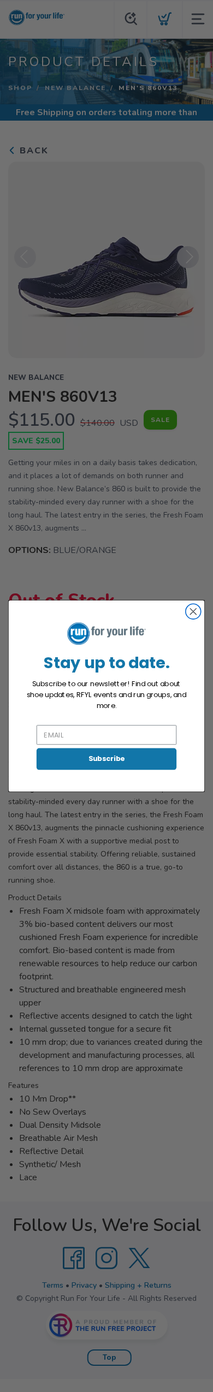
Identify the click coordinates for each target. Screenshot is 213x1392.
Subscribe (106, 759)
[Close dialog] (193, 611)
